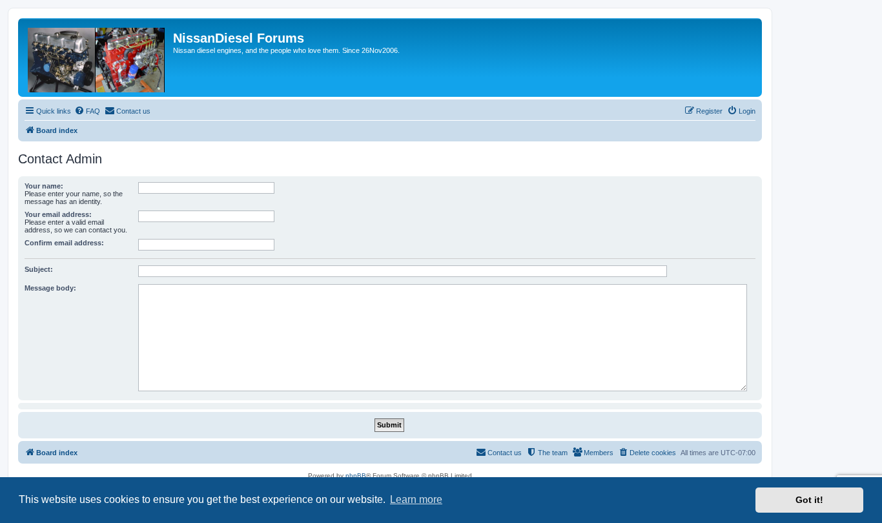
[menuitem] (87, 111)
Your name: (44, 186)
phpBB (355, 475)
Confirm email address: (64, 243)
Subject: (39, 269)
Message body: (50, 288)
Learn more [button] (416, 499)
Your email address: (58, 214)
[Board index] (97, 57)
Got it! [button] (809, 500)
